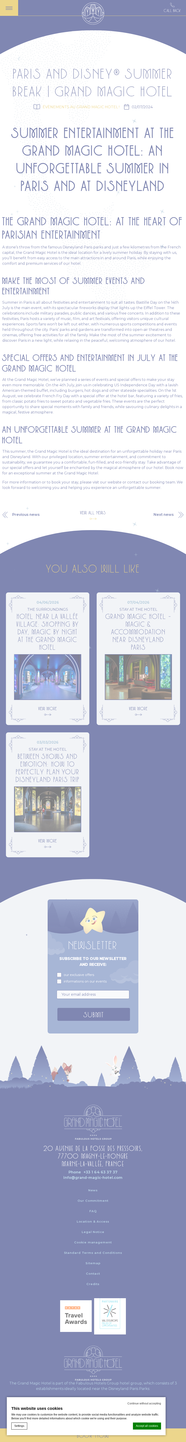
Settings (19, 1426)
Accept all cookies (147, 1426)
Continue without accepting (144, 1403)
